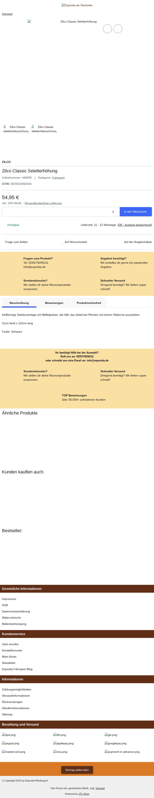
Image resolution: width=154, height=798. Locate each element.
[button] (143, 5)
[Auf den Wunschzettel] (117, 28)
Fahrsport (58, 177)
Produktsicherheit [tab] (89, 302)
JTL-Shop (84, 794)
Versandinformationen (16, 695)
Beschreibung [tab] (19, 302)
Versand (100, 788)
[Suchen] (11, 5)
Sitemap (7, 714)
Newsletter (8, 662)
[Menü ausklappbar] (3, 5)
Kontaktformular (12, 650)
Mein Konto (9, 656)
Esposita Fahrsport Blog (17, 669)
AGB (5, 605)
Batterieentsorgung (14, 623)
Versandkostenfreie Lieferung (43, 203)
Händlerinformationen (15, 708)
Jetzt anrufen (10, 644)
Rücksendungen (12, 701)
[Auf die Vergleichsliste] (107, 28)
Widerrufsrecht (11, 617)
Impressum (9, 599)
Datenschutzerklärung (16, 611)
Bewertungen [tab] (54, 302)
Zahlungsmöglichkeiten (16, 689)
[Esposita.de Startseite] (77, 5)
